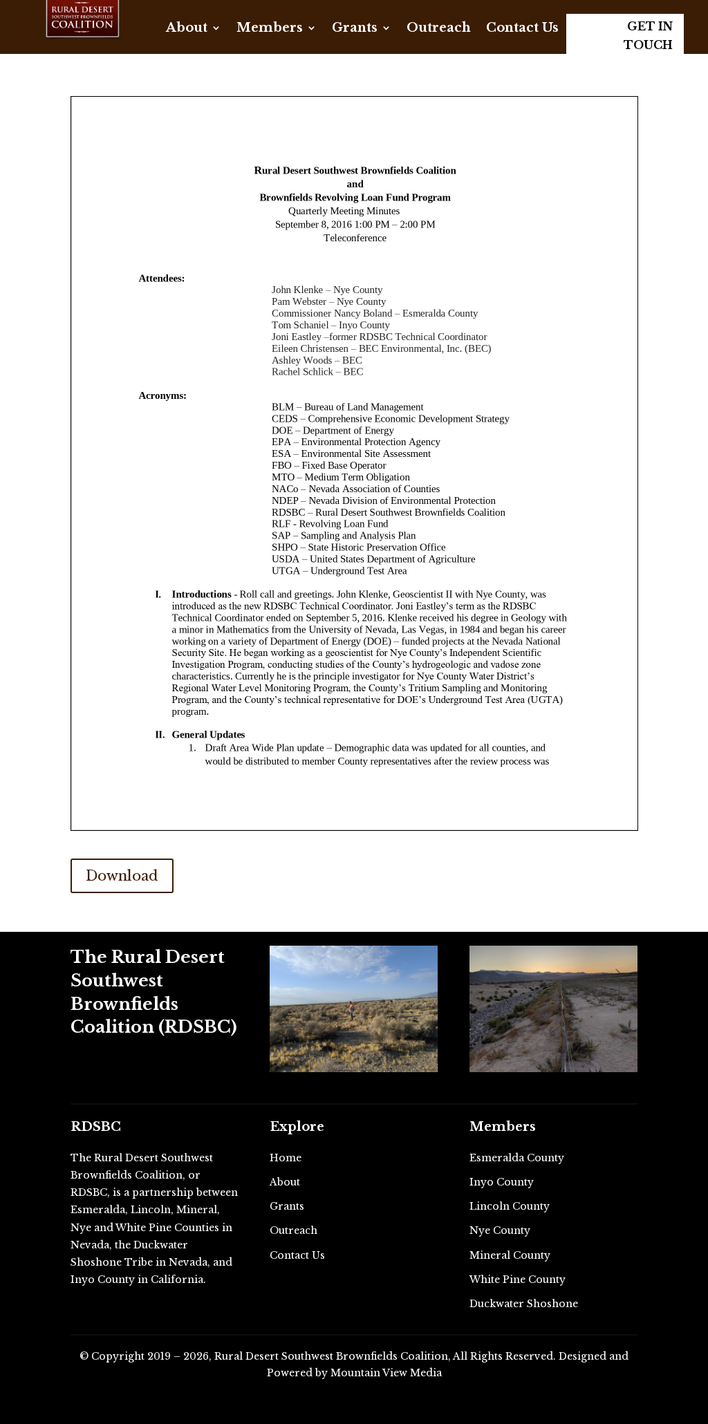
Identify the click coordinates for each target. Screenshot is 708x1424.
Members (269, 29)
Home (285, 1158)
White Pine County (517, 1279)
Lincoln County (509, 1206)
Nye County (499, 1230)
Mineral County (509, 1255)
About (186, 29)
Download (122, 876)
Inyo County (501, 1182)
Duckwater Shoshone (523, 1303)
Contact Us (522, 29)
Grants (355, 29)
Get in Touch (648, 35)
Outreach (439, 29)
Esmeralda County (516, 1158)
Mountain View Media (386, 1373)
